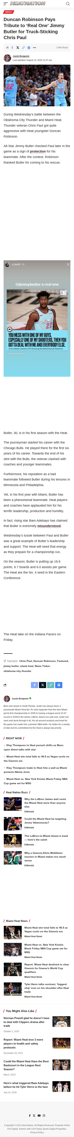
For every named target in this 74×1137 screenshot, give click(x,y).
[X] (34, 1115)
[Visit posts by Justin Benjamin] (7, 58)
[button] (7, 3)
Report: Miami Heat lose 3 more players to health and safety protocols (23, 1043)
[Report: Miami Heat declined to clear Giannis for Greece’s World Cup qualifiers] (13, 969)
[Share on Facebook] (12, 47)
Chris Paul (25, 661)
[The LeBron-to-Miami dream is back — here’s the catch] (13, 841)
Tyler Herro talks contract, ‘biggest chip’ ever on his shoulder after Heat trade (46, 988)
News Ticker (42, 666)
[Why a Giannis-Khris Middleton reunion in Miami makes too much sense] (13, 858)
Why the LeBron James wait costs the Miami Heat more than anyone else (45, 803)
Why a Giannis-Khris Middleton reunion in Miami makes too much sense (45, 856)
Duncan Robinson (44, 661)
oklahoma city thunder (17, 671)
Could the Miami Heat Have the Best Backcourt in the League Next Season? (26, 1065)
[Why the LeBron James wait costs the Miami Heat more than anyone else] (13, 804)
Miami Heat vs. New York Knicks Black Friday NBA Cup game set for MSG (45, 948)
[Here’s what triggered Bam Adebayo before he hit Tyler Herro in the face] (61, 1086)
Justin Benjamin (21, 56)
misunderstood (49, 526)
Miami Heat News (33, 936)
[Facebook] (29, 1115)
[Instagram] (44, 1115)
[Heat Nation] (28, 3)
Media (8, 12)
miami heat (26, 666)
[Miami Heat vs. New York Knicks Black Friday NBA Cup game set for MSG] (13, 949)
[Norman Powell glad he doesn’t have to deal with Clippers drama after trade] (61, 1021)
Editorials (29, 811)
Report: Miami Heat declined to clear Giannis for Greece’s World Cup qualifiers (46, 968)
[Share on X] (17, 47)
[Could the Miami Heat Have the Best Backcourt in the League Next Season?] (61, 1064)
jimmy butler (11, 666)
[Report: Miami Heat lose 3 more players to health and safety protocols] (61, 1043)
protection (38, 151)
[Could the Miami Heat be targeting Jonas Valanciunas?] (13, 823)
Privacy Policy (37, 1132)
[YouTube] (39, 1115)
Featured (62, 661)
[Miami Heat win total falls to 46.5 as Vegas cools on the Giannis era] (13, 932)
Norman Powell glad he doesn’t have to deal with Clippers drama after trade (26, 1022)
